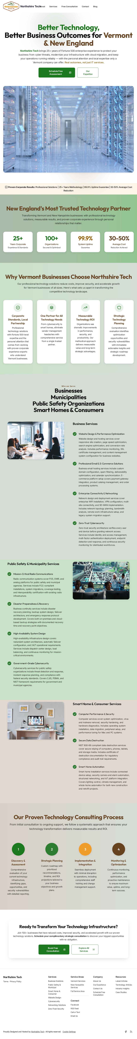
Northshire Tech (12, 977)
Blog (95, 6)
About (42, 6)
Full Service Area (77, 991)
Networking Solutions (57, 1005)
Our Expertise (87, 72)
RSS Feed (75, 1008)
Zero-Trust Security (56, 1009)
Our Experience (99, 985)
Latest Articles (121, 981)
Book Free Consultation (53, 949)
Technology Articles (124, 985)
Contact (85, 6)
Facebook (75, 1005)
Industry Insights (122, 988)
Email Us (74, 1016)
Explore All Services (84, 949)
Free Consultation (70, 6)
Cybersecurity (54, 1001)
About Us (97, 981)
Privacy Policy (15, 981)
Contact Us (97, 988)
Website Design (54, 997)
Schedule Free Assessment (56, 72)
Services (53, 6)
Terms (5, 981)
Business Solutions (55, 981)
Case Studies (121, 992)
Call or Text (75, 1012)
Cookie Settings (69, 1032)
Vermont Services (78, 981)
